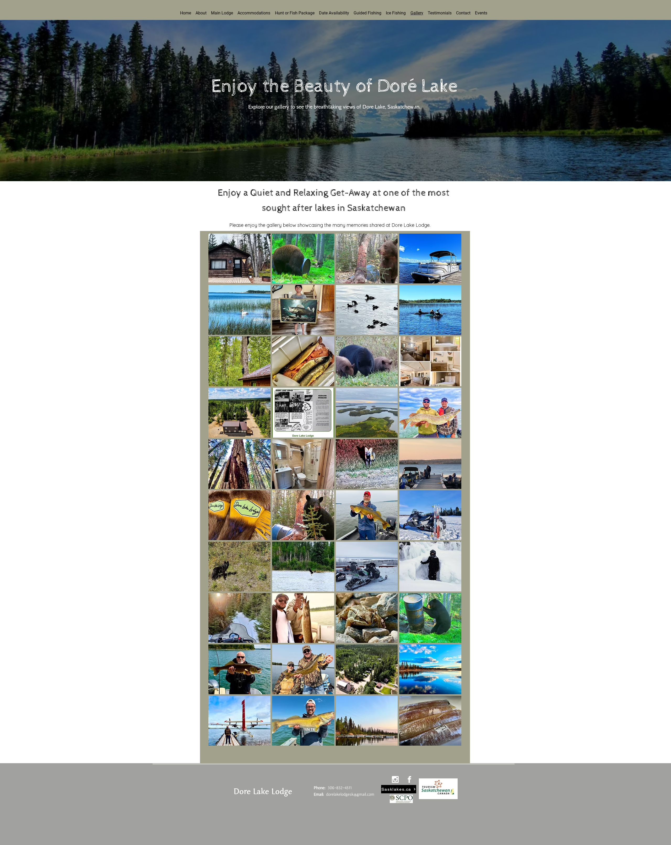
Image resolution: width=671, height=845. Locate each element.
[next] (451, 492)
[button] (239, 515)
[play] (450, 741)
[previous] (218, 492)
